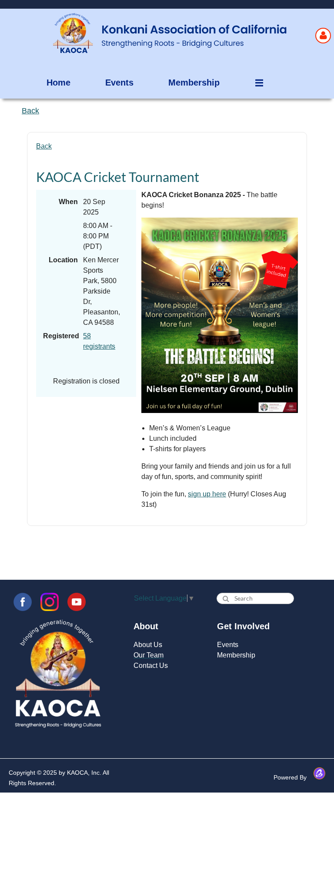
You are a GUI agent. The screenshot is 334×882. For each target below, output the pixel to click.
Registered (60, 336)
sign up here (207, 494)
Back (44, 146)
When (68, 201)
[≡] (253, 82)
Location (63, 260)
